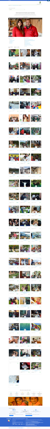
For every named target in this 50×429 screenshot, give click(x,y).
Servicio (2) (11, 42)
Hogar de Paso (25, 226)
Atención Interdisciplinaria (14, 83)
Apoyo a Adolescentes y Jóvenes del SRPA (25, 57)
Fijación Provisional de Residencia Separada (36, 214)
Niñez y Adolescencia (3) (27, 43)
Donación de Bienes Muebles (36, 174)
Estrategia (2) (11, 43)
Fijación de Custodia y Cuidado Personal (14, 357)
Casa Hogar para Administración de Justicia (14, 109)
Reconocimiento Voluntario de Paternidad (36, 370)
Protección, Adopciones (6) (27, 42)
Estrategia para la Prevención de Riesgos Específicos (25, 188)
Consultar (22, 394)
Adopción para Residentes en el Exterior (14, 383)
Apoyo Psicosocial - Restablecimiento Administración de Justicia (25, 70)
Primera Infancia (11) (27, 41)
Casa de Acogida (14, 96)
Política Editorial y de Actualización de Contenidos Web (31, 425)
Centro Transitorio (25, 135)
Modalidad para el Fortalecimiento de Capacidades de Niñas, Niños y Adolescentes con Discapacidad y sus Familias (25, 306)
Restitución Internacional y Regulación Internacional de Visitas (25, 318)
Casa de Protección (36, 96)
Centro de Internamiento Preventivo (13, 135)
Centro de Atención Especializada (25, 109)
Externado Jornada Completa (36, 187)
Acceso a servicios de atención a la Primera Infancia (14, 57)
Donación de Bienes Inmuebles (25, 174)
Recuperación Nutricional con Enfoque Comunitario (14, 318)
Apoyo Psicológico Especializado (14, 70)
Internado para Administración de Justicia (36, 266)
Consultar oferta (11, 415)
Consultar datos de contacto (29, 415)
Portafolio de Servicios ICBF (15, 5)
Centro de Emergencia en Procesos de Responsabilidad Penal (14, 122)
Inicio (11, 5)
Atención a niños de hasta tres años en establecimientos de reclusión (36, 70)
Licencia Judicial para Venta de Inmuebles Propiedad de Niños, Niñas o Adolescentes (25, 292)
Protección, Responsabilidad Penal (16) (29, 39)
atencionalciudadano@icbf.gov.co (34, 421)
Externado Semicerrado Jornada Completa (25, 201)
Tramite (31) (11, 39)
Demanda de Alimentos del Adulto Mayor (25, 161)
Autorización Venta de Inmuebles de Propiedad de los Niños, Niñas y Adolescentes (25, 84)
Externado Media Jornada (14, 200)
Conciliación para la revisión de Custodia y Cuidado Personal (14, 148)
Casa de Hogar (25, 96)
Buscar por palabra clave (11, 47)
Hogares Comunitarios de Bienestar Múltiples (36, 240)
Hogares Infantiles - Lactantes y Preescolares (36, 253)
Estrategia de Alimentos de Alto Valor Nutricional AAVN (13, 187)
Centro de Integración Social (36, 122)
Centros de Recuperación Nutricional (36, 135)
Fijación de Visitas (25, 213)
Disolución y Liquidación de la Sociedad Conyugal (14, 174)
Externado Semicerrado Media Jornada (36, 200)
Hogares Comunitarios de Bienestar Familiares (25, 240)
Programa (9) (11, 41)
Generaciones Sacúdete (14, 226)
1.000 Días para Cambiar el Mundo (36, 357)
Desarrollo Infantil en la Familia (36, 161)
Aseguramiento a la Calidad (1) (28, 44)
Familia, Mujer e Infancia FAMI (14, 213)
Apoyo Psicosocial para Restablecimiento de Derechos (25, 370)
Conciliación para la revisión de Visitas (25, 148)
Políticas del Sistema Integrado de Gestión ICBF (34, 423)
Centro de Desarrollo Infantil (36, 109)
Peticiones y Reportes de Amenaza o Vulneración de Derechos (25, 357)
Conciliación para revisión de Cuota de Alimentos (36, 148)
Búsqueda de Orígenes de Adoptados (36, 83)
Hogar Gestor (36, 226)
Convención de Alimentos (14, 161)
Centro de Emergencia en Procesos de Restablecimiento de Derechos (25, 122)
